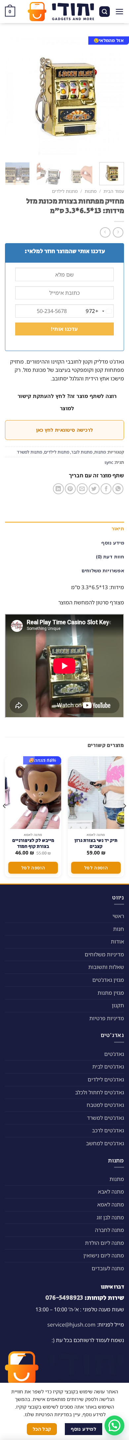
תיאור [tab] (117, 528)
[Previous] (113, 96)
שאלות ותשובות (106, 967)
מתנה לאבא (111, 1191)
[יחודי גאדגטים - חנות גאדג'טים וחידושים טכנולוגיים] (61, 11)
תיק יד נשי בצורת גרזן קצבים (95, 844)
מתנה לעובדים (108, 1268)
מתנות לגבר (81, 452)
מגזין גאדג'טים (108, 979)
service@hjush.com (71, 1324)
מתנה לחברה (109, 1230)
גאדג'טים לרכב (108, 1130)
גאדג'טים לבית (108, 1066)
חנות (118, 929)
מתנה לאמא (110, 1204)
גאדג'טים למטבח (105, 1105)
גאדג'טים (114, 1054)
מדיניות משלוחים (104, 954)
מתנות (91, 191)
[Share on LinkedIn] (58, 488)
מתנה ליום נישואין (103, 1255)
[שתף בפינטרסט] (70, 488)
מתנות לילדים (65, 191)
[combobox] (99, 311)
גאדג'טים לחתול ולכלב (99, 1092)
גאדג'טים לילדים (106, 1079)
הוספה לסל (96, 868)
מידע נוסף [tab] (112, 543)
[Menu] (119, 11)
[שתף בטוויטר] (94, 488)
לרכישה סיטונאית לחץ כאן (64, 430)
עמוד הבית (114, 191)
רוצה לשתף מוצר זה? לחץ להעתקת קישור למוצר (67, 402)
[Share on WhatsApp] (117, 488)
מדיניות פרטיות (106, 1018)
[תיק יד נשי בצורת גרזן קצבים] (96, 792)
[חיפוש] (104, 11)
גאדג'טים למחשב (105, 1143)
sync (109, 462)
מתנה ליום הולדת (104, 1242)
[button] (114, 1425)
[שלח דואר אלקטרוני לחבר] (82, 488)
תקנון (118, 1005)
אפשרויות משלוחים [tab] (103, 570)
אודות (117, 941)
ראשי (118, 916)
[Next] (11, 96)
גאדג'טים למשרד (105, 1117)
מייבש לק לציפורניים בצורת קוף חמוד (33, 844)
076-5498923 (64, 1297)
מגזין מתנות (111, 992)
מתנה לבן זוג (110, 1217)
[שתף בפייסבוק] (106, 488)
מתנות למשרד (29, 452)
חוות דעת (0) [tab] (110, 556)
